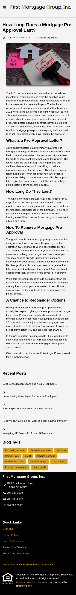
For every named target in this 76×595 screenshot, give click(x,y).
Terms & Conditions (13, 541)
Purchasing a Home (48, 37)
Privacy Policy (10, 535)
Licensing (7, 528)
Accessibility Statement (15, 547)
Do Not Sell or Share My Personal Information (28, 564)
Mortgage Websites (27, 582)
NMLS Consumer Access (16, 553)
